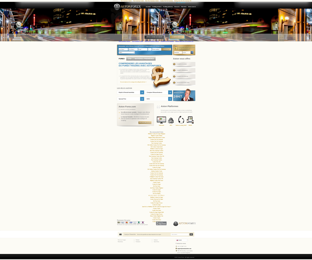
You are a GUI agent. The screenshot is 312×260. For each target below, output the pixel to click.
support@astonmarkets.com (184, 248)
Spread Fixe (122, 99)
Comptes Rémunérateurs (154, 92)
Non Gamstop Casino (156, 143)
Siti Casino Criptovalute (157, 146)
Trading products (156, 6)
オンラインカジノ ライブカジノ (156, 195)
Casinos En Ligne (156, 191)
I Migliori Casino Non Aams (156, 176)
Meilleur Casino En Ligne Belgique (156, 133)
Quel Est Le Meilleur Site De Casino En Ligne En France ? (156, 206)
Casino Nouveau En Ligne (156, 199)
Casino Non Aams (156, 210)
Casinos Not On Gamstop (156, 139)
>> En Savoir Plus (142, 40)
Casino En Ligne (157, 167)
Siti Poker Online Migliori (156, 188)
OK (191, 234)
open (142, 92)
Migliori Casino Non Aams (156, 180)
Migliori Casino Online (156, 135)
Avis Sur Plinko (156, 193)
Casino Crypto (156, 182)
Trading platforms (168, 6)
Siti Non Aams (156, 186)
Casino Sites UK (157, 161)
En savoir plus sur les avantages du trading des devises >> (133, 82)
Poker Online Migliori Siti (156, 216)
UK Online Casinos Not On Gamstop (156, 145)
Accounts (148, 6)
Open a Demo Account (154, 37)
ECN (148, 99)
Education (183, 6)
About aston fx (192, 6)
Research (176, 6)
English (180, 240)
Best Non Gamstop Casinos (156, 150)
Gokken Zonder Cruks (156, 171)
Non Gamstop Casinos (156, 160)
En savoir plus (144, 122)
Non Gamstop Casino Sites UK (156, 156)
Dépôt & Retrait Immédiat (126, 92)
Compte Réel (177, 37)
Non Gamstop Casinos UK (156, 178)
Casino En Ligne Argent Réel (157, 212)
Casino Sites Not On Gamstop (156, 163)
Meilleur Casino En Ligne (156, 148)
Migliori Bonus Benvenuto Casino (156, 137)
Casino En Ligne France (156, 154)
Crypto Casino (156, 208)
